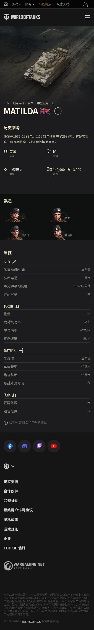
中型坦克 (42, 103)
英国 (30, 103)
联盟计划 (11, 501)
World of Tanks (22, 17)
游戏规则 (11, 529)
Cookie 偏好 (15, 548)
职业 (7, 538)
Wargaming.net (31, 621)
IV (53, 103)
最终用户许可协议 (18, 510)
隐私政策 (11, 520)
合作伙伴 (11, 491)
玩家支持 (11, 482)
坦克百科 (18, 103)
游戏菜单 (87, 17)
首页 (6, 103)
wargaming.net (24, 566)
